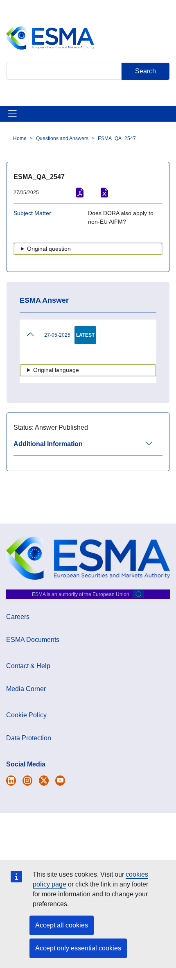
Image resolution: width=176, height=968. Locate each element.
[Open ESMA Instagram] (27, 780)
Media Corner (26, 688)
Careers (17, 616)
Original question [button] (49, 248)
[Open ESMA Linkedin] (44, 780)
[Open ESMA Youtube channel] (60, 780)
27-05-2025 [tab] (57, 335)
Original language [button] (56, 370)
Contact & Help (28, 665)
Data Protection (28, 738)
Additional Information (48, 443)
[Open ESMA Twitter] (11, 780)
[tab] (88, 447)
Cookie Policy (26, 715)
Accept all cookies (61, 925)
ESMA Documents (32, 639)
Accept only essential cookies (78, 948)
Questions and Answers (62, 138)
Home (20, 138)
